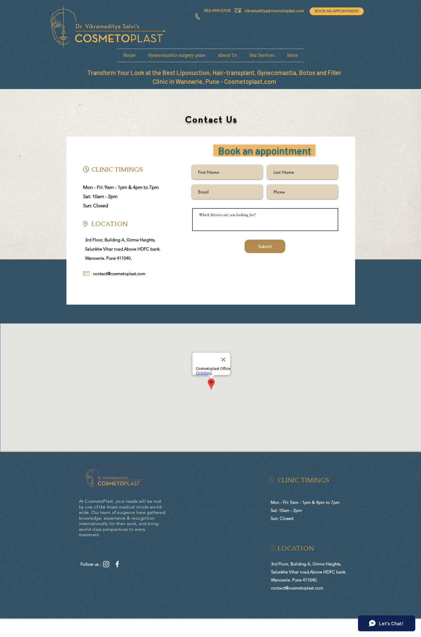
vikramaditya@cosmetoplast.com (274, 10)
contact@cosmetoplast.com (119, 273)
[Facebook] (117, 564)
